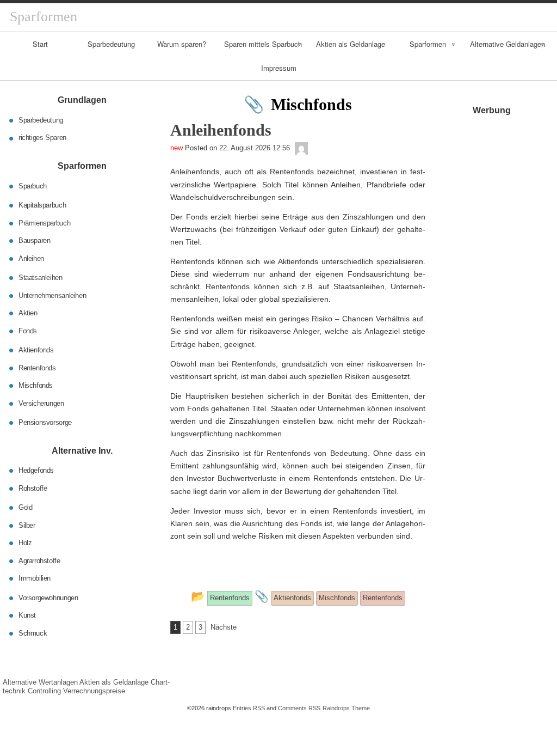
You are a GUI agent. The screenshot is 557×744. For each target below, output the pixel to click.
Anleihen (31, 258)
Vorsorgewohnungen (48, 597)
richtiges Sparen (42, 137)
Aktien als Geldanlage (350, 44)
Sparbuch (32, 185)
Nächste (224, 627)
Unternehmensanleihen (52, 295)
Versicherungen (41, 403)
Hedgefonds (36, 470)
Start (40, 44)
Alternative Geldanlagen (507, 44)
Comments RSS (299, 708)
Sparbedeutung (111, 44)
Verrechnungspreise (94, 691)
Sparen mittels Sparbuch (263, 44)
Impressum (278, 68)
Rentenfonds (37, 367)
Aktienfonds (36, 350)
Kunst (27, 615)
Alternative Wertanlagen (40, 682)
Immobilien (34, 578)
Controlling (44, 691)
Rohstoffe (32, 488)
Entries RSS (249, 708)
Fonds (27, 330)
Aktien (28, 313)
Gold (25, 507)
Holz (25, 543)
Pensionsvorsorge (45, 422)
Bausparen (34, 240)
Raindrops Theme (346, 708)
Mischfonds (35, 385)
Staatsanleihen (40, 277)
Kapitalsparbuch (42, 205)
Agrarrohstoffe (39, 560)
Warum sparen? (181, 44)
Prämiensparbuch (44, 222)
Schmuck (32, 633)
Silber (26, 525)
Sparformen (428, 44)
